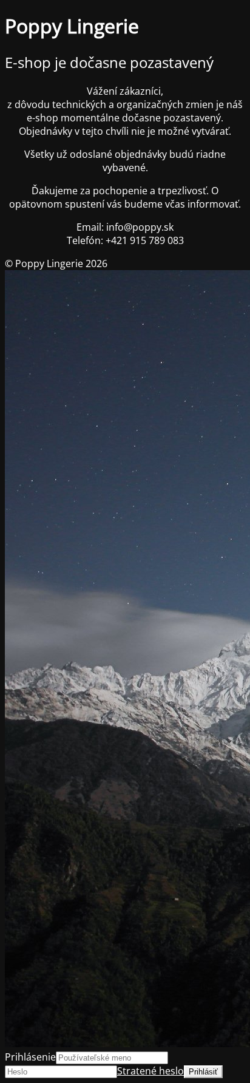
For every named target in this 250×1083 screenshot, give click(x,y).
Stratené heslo (150, 1071)
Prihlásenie (30, 1057)
